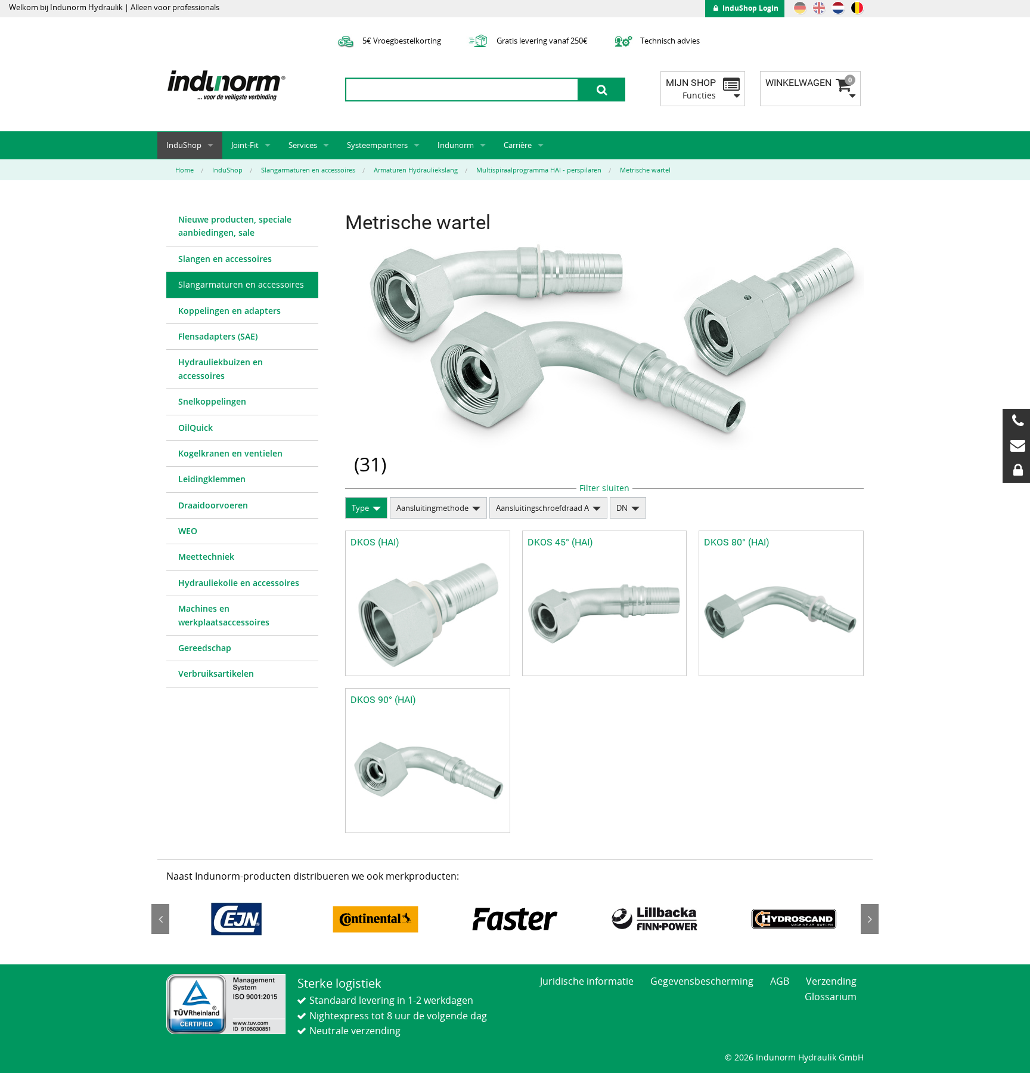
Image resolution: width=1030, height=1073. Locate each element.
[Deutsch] (799, 7)
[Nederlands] (838, 7)
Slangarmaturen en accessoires (241, 284)
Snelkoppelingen (212, 401)
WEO (187, 530)
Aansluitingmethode (432, 507)
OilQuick (195, 427)
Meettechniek (206, 556)
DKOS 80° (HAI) (737, 542)
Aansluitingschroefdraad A (542, 507)
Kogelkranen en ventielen (230, 453)
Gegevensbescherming (701, 981)
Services (302, 145)
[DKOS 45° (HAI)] (605, 614)
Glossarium (831, 996)
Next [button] (870, 919)
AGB (779, 981)
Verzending (831, 981)
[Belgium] (857, 7)
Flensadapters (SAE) (218, 336)
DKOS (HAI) (374, 542)
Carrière (518, 145)
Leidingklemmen (212, 479)
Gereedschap (204, 647)
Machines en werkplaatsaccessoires (223, 615)
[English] (819, 7)
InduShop (183, 145)
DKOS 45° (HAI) (560, 542)
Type (360, 507)
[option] (236, 919)
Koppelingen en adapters (229, 310)
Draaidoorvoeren (213, 505)
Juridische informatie (587, 981)
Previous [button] (160, 919)
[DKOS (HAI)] (428, 614)
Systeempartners (377, 145)
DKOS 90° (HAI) (383, 699)
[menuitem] (242, 226)
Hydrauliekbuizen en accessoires (220, 368)
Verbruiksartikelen (216, 673)
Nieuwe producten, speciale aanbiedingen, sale (234, 226)
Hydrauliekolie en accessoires (238, 582)
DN (622, 507)
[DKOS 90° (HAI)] (428, 771)
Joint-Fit (245, 145)
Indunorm (456, 145)
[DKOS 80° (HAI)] (781, 614)
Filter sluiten (604, 488)
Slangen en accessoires (225, 258)
